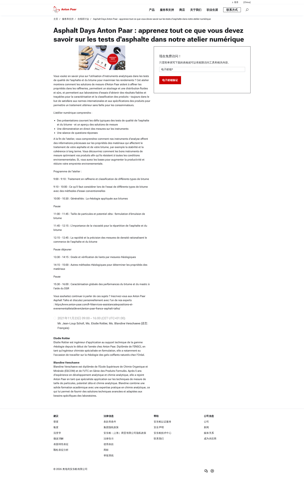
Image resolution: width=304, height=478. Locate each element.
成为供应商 (210, 438)
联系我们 (159, 438)
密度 (56, 421)
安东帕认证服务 (162, 421)
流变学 (57, 432)
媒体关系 (209, 432)
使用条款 (109, 444)
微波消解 (58, 438)
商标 (106, 449)
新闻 (206, 427)
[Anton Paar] (65, 9)
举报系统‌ (109, 455)
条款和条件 (110, 421)
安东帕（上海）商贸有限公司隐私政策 (125, 432)
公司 (206, 421)
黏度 (56, 427)
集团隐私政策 (111, 427)
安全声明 (159, 427)
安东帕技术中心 (162, 432)
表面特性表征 (61, 444)
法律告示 (109, 438)
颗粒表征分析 (61, 449)
